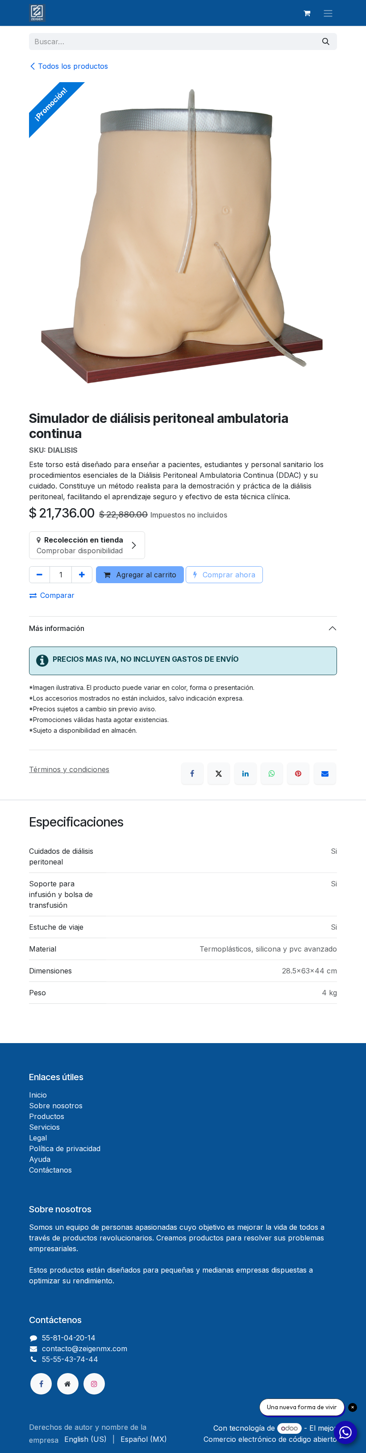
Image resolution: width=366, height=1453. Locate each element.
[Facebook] (192, 773)
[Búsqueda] (326, 41)
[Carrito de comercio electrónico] (307, 13)
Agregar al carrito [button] (145, 574)
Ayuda (39, 1159)
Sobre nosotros (56, 1105)
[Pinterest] (298, 773)
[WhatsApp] (272, 773)
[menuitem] (85, 1439)
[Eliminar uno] (39, 574)
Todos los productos (73, 66)
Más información (56, 628)
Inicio (38, 1094)
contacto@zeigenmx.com (84, 1348)
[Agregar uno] (81, 574)
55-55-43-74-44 (70, 1359)
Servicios (44, 1127)
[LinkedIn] (245, 773)
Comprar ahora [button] (227, 574)
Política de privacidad (64, 1148)
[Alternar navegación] (328, 13)
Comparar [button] (57, 595)
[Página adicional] (68, 1384)
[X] (218, 773)
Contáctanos (50, 1169)
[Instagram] (94, 1384)
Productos (46, 1116)
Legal (38, 1137)
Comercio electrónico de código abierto (270, 1439)
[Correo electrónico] (325, 773)
